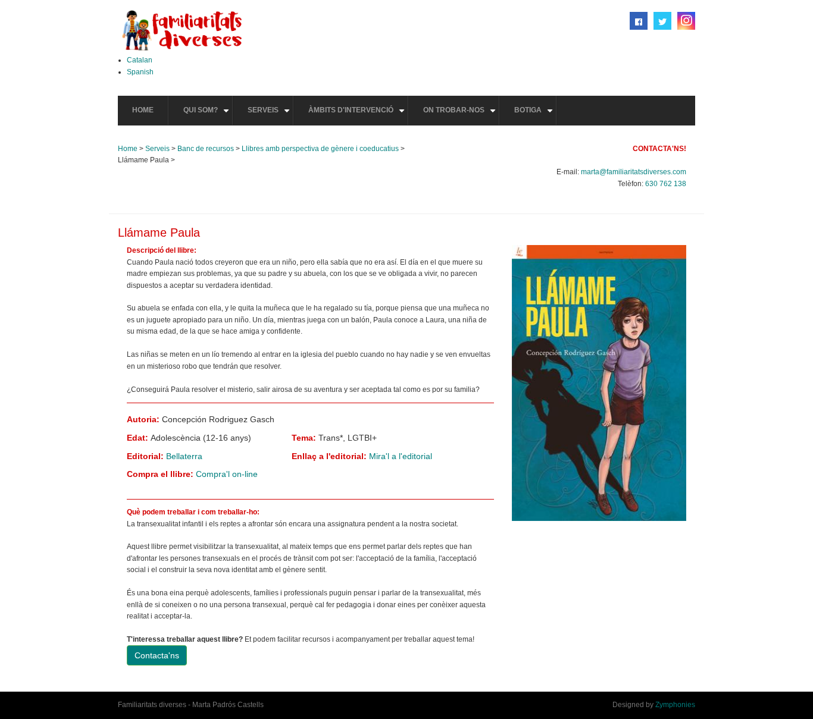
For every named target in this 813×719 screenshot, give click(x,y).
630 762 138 (665, 184)
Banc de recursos (205, 149)
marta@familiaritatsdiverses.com (633, 172)
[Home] (182, 30)
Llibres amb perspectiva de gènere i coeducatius (320, 149)
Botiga (535, 115)
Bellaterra (184, 456)
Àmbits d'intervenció (358, 115)
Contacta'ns (157, 655)
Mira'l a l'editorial (400, 456)
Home (143, 110)
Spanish (140, 72)
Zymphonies (675, 705)
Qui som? (207, 115)
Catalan (139, 60)
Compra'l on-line (227, 474)
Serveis (270, 115)
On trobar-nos (461, 115)
